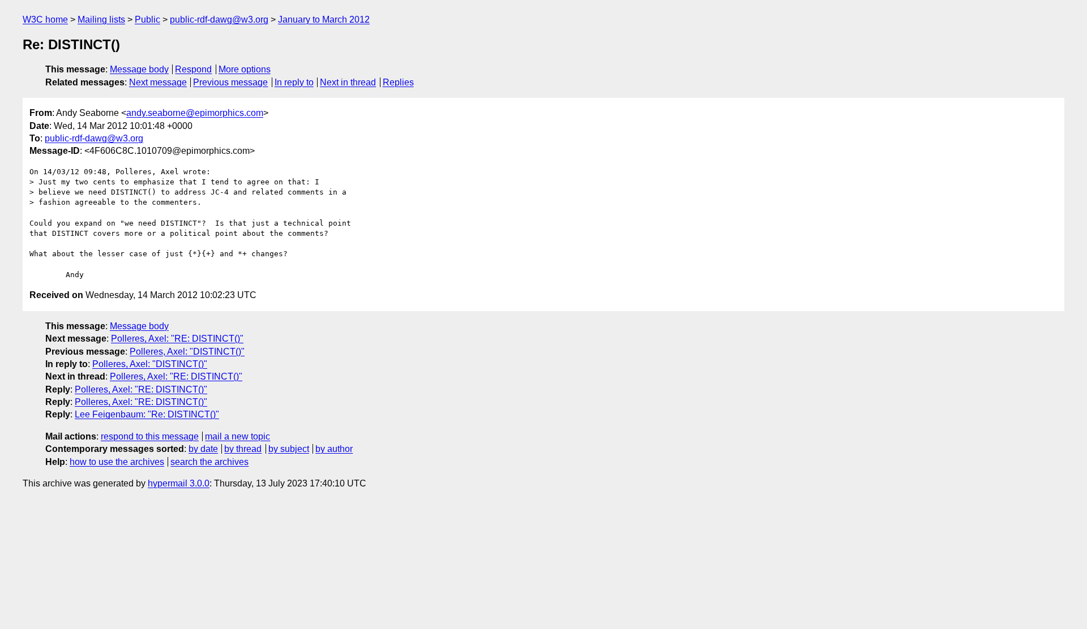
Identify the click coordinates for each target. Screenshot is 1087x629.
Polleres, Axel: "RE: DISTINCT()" (177, 338)
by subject (288, 449)
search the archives (209, 462)
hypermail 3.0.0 (178, 483)
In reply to (294, 82)
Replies (398, 82)
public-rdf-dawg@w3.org (219, 19)
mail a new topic (237, 436)
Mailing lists (101, 19)
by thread (243, 449)
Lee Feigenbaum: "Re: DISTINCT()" (147, 414)
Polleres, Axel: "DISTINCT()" (187, 351)
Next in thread (348, 82)
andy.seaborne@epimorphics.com (194, 113)
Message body (139, 69)
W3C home (45, 19)
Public (147, 19)
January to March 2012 (324, 19)
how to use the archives (117, 462)
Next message (158, 82)
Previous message (230, 82)
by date (203, 449)
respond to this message (150, 436)
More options (245, 69)
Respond (193, 69)
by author (334, 449)
